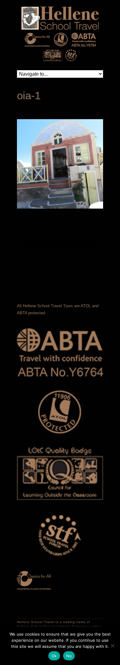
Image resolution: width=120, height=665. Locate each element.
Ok (54, 655)
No (69, 655)
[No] (112, 646)
